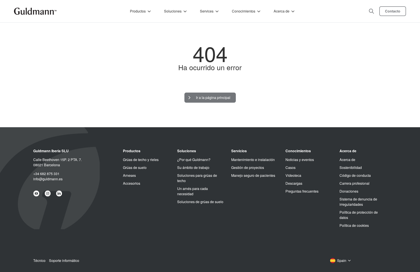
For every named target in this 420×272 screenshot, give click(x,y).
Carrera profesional (354, 183)
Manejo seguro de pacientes (253, 175)
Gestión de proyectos (247, 167)
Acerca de (281, 11)
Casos (290, 167)
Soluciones (173, 11)
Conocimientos (243, 11)
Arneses (129, 175)
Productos (138, 11)
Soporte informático (64, 260)
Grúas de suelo (135, 167)
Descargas (293, 183)
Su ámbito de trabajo (193, 167)
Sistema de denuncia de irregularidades (358, 202)
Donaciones (349, 191)
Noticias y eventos (299, 159)
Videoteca (293, 175)
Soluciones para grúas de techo (197, 178)
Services (207, 11)
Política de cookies (354, 225)
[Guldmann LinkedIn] (59, 193)
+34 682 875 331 (46, 173)
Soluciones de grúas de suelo (200, 201)
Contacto (392, 11)
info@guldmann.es (48, 178)
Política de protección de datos (359, 215)
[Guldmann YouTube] (36, 193)
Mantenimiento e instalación (253, 159)
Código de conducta (355, 175)
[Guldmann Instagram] (48, 193)
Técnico (39, 260)
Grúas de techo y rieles (141, 159)
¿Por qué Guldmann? (193, 159)
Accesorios (131, 183)
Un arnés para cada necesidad (192, 191)
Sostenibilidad (351, 167)
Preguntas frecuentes (301, 191)
